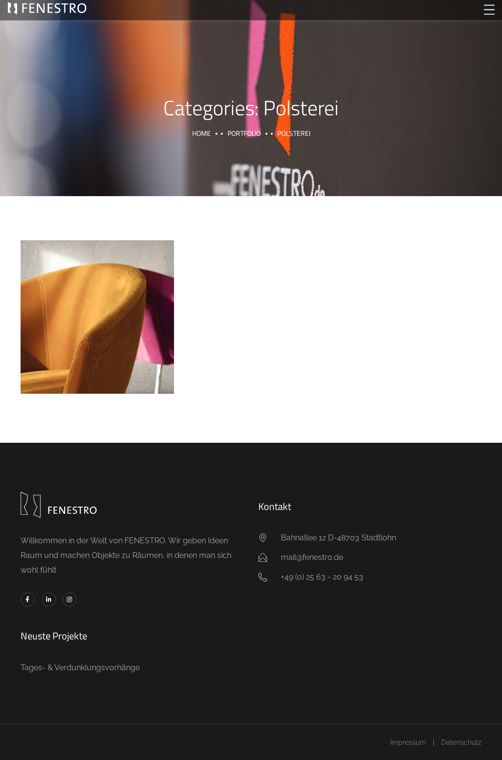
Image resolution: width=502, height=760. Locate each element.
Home (201, 133)
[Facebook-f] (28, 599)
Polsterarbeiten (97, 306)
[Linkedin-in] (49, 599)
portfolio (244, 133)
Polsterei (97, 329)
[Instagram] (70, 599)
